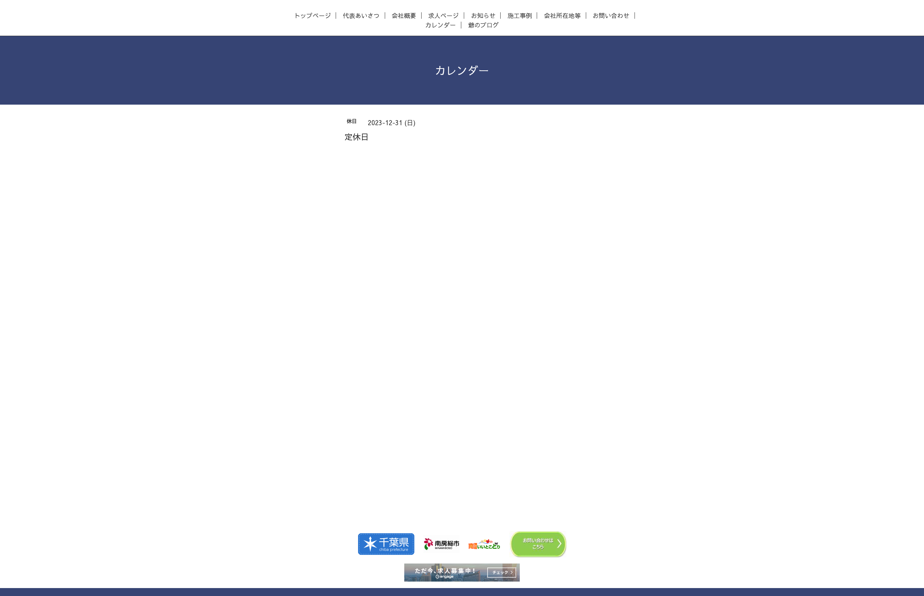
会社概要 (404, 15)
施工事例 (519, 15)
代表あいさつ (361, 15)
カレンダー (440, 25)
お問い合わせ (611, 15)
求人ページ (443, 15)
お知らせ (483, 15)
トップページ (312, 15)
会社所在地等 (562, 15)
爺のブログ (483, 25)
